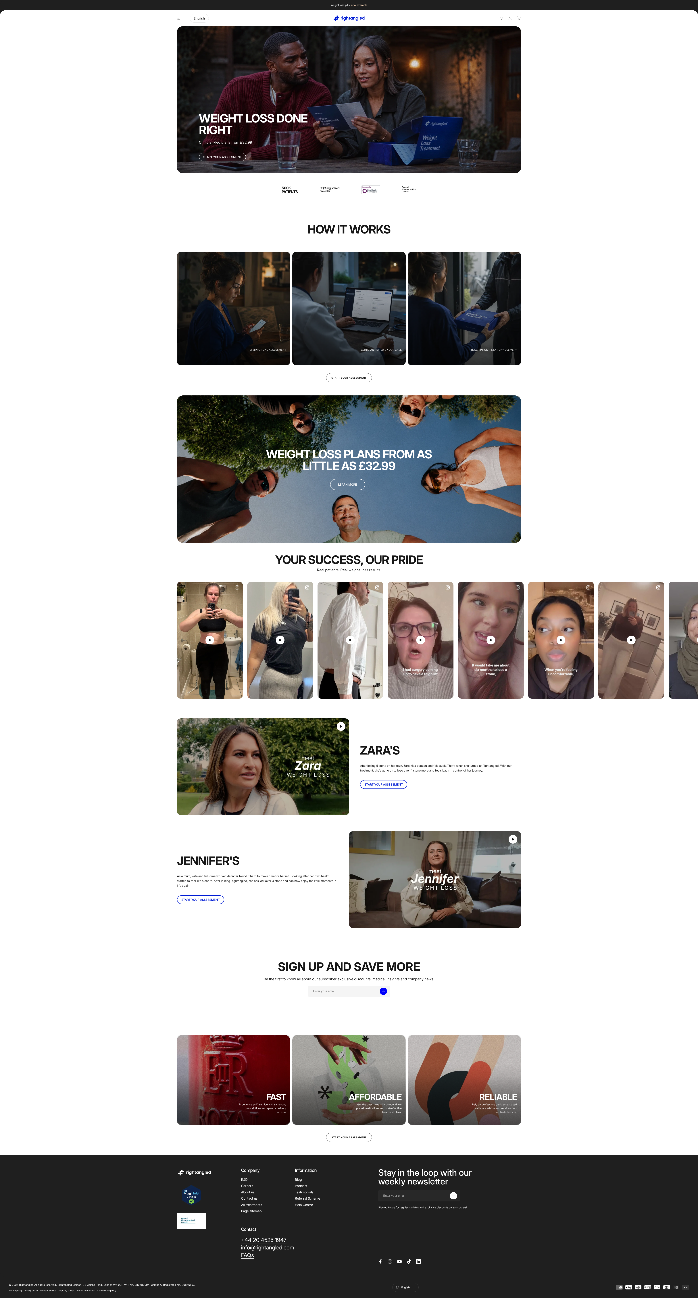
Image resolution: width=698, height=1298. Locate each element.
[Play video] (210, 640)
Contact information (85, 1290)
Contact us (249, 1198)
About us (248, 1192)
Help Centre (304, 1205)
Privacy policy (31, 1290)
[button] (209, 640)
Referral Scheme (307, 1198)
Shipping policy (66, 1290)
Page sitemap (251, 1211)
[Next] (508, 640)
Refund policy (15, 1290)
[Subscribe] (383, 991)
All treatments (251, 1205)
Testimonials (304, 1192)
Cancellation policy (106, 1290)
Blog (298, 1180)
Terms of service (48, 1290)
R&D (244, 1180)
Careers (247, 1186)
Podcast (301, 1186)
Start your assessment (349, 377)
